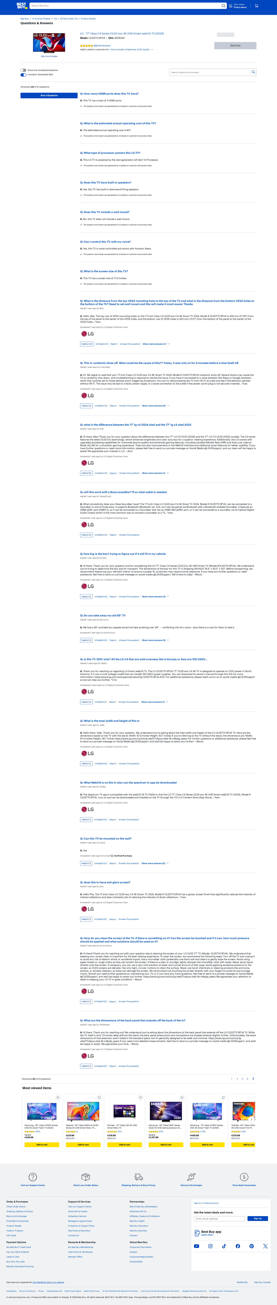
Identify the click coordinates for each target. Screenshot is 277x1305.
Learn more (207, 1235)
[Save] (57, 1097)
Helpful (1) (86, 819)
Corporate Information (141, 1247)
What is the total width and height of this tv (112, 720)
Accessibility (11, 1291)
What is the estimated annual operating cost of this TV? (120, 123)
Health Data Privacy (92, 1291)
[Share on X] (265, 1246)
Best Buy (25, 18)
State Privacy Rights (73, 1291)
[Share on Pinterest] (251, 1246)
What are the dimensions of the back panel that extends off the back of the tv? (134, 1020)
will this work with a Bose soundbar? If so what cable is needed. (125, 492)
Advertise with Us (138, 1211)
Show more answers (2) (154, 405)
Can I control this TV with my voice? (107, 241)
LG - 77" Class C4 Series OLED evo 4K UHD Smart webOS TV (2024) (122, 33)
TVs (55, 18)
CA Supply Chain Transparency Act (223, 1291)
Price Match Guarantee (17, 1221)
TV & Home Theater (41, 18)
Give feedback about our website (48, 1282)
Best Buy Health (137, 1221)
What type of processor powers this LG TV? (112, 152)
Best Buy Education (139, 1225)
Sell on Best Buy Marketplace (143, 1206)
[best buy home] (22, 6)
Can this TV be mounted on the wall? (108, 838)
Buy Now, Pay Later (15, 1261)
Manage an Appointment (80, 1221)
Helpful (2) (86, 596)
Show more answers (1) (154, 344)
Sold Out (235, 45)
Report (114, 344)
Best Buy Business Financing (20, 1266)
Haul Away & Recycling (79, 1230)
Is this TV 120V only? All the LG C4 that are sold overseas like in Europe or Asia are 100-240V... (145, 659)
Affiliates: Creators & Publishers (145, 1216)
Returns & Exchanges (16, 1216)
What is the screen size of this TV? (106, 271)
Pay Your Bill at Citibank (17, 1252)
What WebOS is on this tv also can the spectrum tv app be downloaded (130, 782)
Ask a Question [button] (49, 95)
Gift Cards (11, 1235)
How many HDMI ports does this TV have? (111, 93)
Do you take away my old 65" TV (105, 615)
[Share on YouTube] (196, 1246)
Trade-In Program (14, 1230)
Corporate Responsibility (141, 1256)
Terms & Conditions (27, 1291)
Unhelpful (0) (101, 406)
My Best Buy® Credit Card (18, 1247)
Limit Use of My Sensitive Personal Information (160, 1291)
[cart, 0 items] (256, 6)
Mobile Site (242, 1282)
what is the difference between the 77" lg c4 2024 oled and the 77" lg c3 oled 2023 (137, 424)
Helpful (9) (86, 473)
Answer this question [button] (130, 344)
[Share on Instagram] (210, 1246)
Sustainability (136, 1261)
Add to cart (41, 1144)
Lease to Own (12, 1256)
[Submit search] (223, 6)
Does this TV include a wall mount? (107, 212)
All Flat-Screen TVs (69, 18)
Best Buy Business (138, 1230)
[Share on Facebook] (237, 1246)
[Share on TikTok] (224, 1246)
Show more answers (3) (153, 596)
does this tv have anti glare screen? (107, 882)
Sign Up (258, 1218)
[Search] (253, 72)
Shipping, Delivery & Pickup (19, 1211)
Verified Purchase (123, 856)
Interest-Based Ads (54, 1291)
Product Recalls (13, 1225)
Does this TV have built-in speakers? (107, 182)
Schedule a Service (77, 1216)
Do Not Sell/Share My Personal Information (120, 1291)
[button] (238, 6)
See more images (49, 56)
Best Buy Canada (262, 1282)
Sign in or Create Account (206, 1203)
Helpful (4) (86, 534)
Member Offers (75, 1256)
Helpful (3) (86, 405)
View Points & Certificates (80, 1252)
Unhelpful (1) (101, 702)
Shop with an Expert (78, 1211)
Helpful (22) (87, 344)
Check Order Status (15, 1206)
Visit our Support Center (80, 1206)
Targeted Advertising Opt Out (194, 1291)
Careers (133, 1252)
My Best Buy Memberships (80, 1247)
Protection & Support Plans (81, 1225)
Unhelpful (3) (102, 344)
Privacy (41, 1291)
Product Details (88, 18)
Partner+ (134, 1235)
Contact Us (73, 1235)
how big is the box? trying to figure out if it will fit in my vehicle (125, 553)
